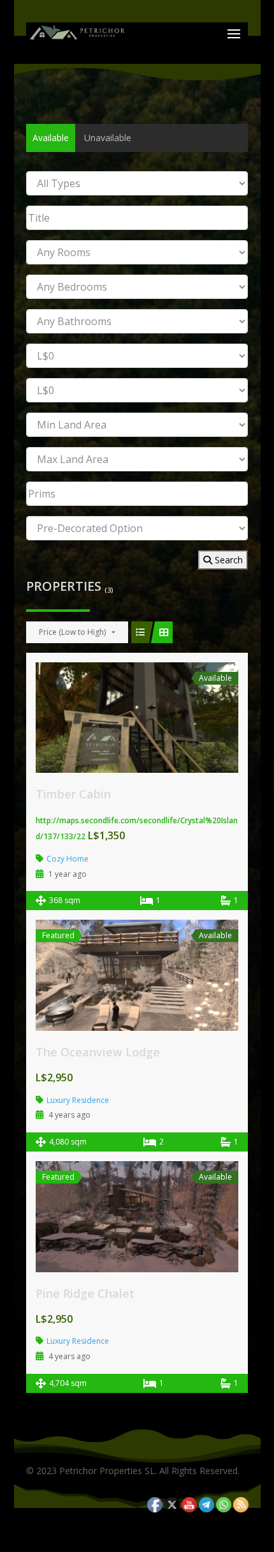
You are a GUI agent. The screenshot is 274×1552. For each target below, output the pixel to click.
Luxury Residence (78, 1100)
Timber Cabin (73, 794)
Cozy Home (68, 858)
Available (50, 138)
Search (227, 560)
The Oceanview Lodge (98, 1052)
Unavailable (107, 138)
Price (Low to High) (72, 632)
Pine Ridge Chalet (85, 1293)
